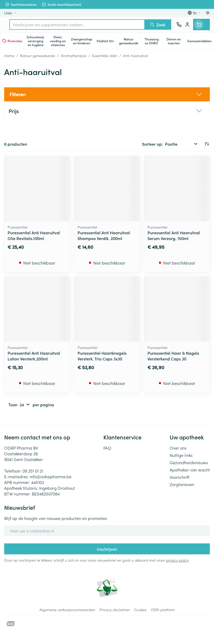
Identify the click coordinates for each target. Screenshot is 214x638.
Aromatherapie (73, 55)
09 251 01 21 (32, 471)
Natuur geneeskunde (37, 55)
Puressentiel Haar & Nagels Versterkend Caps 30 (173, 355)
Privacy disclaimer (114, 609)
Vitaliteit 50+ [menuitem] (106, 42)
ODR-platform (163, 609)
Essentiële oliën (104, 55)
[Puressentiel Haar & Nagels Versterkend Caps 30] (177, 309)
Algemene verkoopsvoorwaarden (67, 609)
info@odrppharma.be (51, 476)
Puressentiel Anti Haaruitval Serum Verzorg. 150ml (173, 235)
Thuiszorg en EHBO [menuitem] (154, 41)
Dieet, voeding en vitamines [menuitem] (59, 41)
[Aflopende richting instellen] (207, 144)
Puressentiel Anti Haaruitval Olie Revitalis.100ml (34, 235)
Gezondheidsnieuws (189, 462)
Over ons (178, 448)
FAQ (107, 448)
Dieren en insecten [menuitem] (176, 41)
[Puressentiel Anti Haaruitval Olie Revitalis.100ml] (37, 188)
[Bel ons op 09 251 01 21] (179, 24)
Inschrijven (107, 549)
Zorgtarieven (182, 484)
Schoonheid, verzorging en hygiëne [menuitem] (36, 41)
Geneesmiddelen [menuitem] (200, 42)
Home (9, 55)
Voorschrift (179, 477)
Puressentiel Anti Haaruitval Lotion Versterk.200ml (34, 355)
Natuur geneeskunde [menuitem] (129, 41)
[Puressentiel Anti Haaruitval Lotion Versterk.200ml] (37, 309)
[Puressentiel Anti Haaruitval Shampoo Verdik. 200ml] (107, 188)
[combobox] (77, 24)
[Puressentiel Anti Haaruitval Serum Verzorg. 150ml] (177, 188)
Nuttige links (181, 455)
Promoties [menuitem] (15, 41)
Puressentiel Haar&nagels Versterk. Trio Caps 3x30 (102, 355)
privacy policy (177, 560)
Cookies (140, 609)
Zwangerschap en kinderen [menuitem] (82, 41)
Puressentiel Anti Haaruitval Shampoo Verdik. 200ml (104, 235)
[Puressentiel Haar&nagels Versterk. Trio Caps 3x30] (107, 309)
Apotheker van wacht (190, 470)
